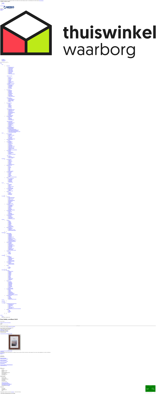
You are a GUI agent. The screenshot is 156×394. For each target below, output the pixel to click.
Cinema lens (10, 156)
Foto (2, 64)
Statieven (3, 219)
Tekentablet (9, 272)
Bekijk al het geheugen (11, 83)
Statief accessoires (9, 227)
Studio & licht (4, 232)
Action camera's (10, 136)
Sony (9, 140)
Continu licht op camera (11, 96)
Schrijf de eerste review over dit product (5, 322)
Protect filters (10, 86)
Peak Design (10, 194)
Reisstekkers (10, 106)
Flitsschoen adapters (11, 100)
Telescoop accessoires (11, 263)
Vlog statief (10, 225)
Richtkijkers (10, 257)
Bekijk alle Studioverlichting (12, 241)
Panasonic (9, 167)
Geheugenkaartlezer (11, 81)
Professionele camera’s (11, 135)
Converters (9, 172)
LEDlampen (10, 236)
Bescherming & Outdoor (11, 112)
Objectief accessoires (9, 171)
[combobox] (4, 62)
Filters (7, 177)
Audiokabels (10, 285)
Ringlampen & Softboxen (11, 238)
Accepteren (5, 1)
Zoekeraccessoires (10, 115)
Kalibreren (9, 273)
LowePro (9, 192)
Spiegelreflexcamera (11, 304)
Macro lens (9, 162)
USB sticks (9, 82)
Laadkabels (9, 281)
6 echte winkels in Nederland (5, 383)
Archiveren (9, 125)
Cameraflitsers (8, 89)
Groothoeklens (10, 161)
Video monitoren (10, 143)
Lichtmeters (9, 243)
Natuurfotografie (9, 210)
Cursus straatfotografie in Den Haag (13, 130)
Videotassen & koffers (11, 148)
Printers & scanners (9, 295)
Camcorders (10, 134)
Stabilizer (9, 224)
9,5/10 (7, 331)
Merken (8, 191)
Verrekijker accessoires (11, 260)
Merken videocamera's (10, 139)
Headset (9, 276)
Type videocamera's (9, 133)
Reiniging (9, 114)
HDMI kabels (10, 284)
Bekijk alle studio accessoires (12, 250)
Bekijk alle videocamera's (11, 138)
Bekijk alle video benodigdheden (12, 149)
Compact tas (10, 184)
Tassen (3, 182)
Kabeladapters (10, 291)
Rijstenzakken (10, 213)
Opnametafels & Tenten (11, 245)
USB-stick (9, 274)
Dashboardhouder (10, 292)
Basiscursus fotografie (11, 128)
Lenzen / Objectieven (11, 307)
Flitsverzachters (10, 98)
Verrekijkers (3, 255)
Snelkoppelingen (10, 228)
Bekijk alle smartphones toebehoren (13, 294)
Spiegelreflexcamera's (11, 67)
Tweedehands (3, 302)
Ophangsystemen (10, 249)
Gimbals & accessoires (11, 147)
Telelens (9, 160)
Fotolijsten (9, 215)
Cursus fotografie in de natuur (12, 132)
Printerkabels (10, 282)
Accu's (9, 103)
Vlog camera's (10, 72)
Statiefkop (9, 222)
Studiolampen (10, 234)
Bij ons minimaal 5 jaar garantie (6, 384)
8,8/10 (9, 385)
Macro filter (9, 87)
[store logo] (9, 8)
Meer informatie (41, 0)
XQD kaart (9, 78)
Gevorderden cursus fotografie (12, 129)
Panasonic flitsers (10, 95)
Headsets (9, 290)
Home (3, 316)
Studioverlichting (9, 233)
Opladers (9, 104)
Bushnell (9, 267)
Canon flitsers (10, 90)
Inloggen (3, 3)
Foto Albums (10, 216)
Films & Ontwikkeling (10, 121)
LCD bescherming (10, 111)
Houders (9, 289)
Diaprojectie (10, 126)
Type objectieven (9, 159)
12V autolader (10, 286)
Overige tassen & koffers (10, 188)
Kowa (9, 268)
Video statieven (10, 145)
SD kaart (9, 77)
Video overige (8, 155)
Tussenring (9, 173)
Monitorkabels (10, 283)
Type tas (8, 183)
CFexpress (9, 80)
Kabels (8, 280)
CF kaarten (9, 79)
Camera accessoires (9, 108)
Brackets (9, 101)
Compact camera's (10, 68)
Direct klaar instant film (11, 122)
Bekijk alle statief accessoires (12, 230)
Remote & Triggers (10, 244)
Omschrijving (2, 351)
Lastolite (9, 251)
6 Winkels (3, 59)
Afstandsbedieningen (11, 110)
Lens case (9, 187)
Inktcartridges (10, 298)
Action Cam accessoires (11, 109)
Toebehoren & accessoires (11, 229)
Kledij (9, 117)
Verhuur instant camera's (11, 73)
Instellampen (10, 235)
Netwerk (9, 275)
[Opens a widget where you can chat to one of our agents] (150, 389)
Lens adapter (10, 175)
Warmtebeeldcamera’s (11, 258)
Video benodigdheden (9, 141)
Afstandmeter (10, 259)
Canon (9, 170)
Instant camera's (10, 69)
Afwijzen (9, 1)
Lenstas (9, 176)
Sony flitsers (10, 94)
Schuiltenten (10, 118)
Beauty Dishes (10, 247)
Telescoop (9, 262)
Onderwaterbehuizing (11, 119)
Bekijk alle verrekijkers (11, 261)
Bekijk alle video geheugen (11, 154)
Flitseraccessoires (9, 97)
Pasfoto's (3, 299)
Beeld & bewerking (4, 269)
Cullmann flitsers (10, 93)
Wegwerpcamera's (10, 123)
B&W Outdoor (10, 193)
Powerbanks (10, 107)
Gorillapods (9, 223)
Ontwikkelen (10, 124)
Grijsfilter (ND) (10, 206)
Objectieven (3, 158)
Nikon (9, 169)
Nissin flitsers (10, 92)
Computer (8, 270)
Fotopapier (9, 297)
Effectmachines (10, 246)
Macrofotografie (10, 113)
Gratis (1, 329)
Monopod (9, 221)
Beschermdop (10, 88)
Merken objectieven (9, 165)
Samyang (9, 166)
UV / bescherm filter (11, 84)
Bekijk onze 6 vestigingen (11, 326)
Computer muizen (10, 278)
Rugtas (9, 185)
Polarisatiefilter (10, 85)
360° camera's (10, 137)
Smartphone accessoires (11, 293)
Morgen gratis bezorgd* (5, 382)
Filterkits (9, 207)
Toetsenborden (10, 279)
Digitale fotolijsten (10, 217)
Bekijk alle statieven (11, 226)
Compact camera (10, 305)
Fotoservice (3, 60)
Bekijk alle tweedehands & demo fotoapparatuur (14, 308)
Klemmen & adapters (11, 248)
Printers (9, 296)
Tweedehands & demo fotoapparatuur (11, 303)
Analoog (9, 306)
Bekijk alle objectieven (11, 164)
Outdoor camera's (10, 71)
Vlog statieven (10, 144)
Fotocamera (8, 65)
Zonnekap (9, 174)
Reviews (1, 353)
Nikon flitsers (10, 91)
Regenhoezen (10, 211)
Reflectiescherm (10, 239)
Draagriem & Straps (11, 186)
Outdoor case (10, 189)
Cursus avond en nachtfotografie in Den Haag (14, 131)
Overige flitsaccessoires (11, 99)
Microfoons (9, 142)
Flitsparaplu (9, 237)
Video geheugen (9, 150)
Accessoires (8, 196)
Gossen (9, 252)
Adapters (9, 287)
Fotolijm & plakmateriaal (11, 218)
